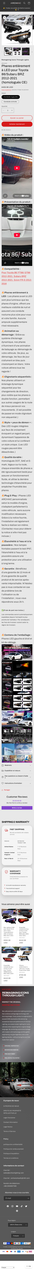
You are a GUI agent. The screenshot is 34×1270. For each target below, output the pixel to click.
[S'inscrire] (28, 1198)
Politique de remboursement (13, 1149)
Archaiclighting (12, 1246)
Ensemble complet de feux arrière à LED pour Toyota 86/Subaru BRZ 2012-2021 (24, 931)
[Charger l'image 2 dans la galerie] (17, 51)
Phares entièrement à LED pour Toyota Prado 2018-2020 (24, 968)
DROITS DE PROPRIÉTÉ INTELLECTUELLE (12, 1112)
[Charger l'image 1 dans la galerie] (8, 51)
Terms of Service (9, 1131)
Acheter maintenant (17, 124)
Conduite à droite (10, 101)
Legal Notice (7, 1127)
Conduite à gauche (11, 97)
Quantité (4, 106)
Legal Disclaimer (9, 1118)
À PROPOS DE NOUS (11, 1106)
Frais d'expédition (6, 89)
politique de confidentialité (12, 1144)
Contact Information (10, 1122)
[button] (4, 3)
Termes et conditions (10, 1158)
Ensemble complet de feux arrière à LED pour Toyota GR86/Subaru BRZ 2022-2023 (8, 969)
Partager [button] (7, 790)
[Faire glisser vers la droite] (32, 52)
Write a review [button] (17, 808)
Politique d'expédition (11, 1153)
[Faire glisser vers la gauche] (2, 52)
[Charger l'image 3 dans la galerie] (26, 51)
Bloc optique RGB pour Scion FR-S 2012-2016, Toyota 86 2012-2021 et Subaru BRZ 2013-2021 (9, 931)
